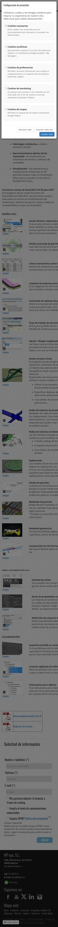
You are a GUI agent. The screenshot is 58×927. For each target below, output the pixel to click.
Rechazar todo (25, 129)
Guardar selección (44, 129)
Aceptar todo (47, 134)
